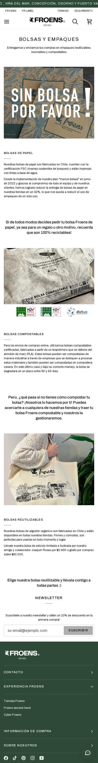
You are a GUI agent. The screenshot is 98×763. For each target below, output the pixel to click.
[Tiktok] (15, 758)
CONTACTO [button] (13, 672)
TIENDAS (63, 11)
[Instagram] (32, 758)
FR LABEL (28, 11)
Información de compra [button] (28, 731)
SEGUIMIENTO (83, 11)
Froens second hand (17, 708)
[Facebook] (6, 758)
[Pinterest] (23, 758)
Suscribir (78, 630)
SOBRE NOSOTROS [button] (20, 745)
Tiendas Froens (14, 701)
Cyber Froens (12, 714)
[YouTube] (41, 758)
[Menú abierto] (11, 21)
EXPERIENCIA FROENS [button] (24, 686)
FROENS (10, 11)
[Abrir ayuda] (88, 753)
